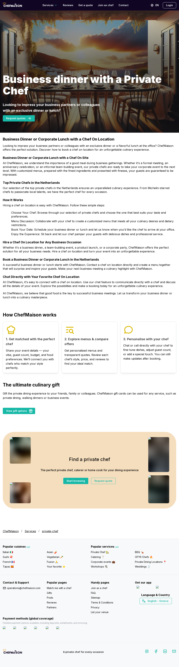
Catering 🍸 (97, 556)
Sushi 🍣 (8, 556)
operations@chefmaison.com (23, 588)
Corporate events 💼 (103, 561)
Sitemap (95, 597)
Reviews (68, 5)
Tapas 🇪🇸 (8, 566)
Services (30, 531)
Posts (50, 597)
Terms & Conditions (102, 602)
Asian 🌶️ (52, 552)
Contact (123, 5)
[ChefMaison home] (12, 652)
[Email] (174, 652)
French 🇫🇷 (9, 561)
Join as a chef (99, 588)
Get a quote (85, 5)
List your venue (100, 612)
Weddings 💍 (142, 566)
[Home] (12, 5)
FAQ (93, 592)
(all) (28, 547)
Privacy (95, 607)
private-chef (50, 531)
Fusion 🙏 (52, 561)
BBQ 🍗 (139, 552)
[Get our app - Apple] (145, 588)
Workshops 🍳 (99, 566)
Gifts (49, 592)
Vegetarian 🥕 (55, 556)
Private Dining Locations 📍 (150, 561)
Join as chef (105, 5)
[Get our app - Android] (165, 588)
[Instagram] (147, 652)
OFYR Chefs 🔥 (144, 556)
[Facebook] (156, 652)
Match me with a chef (59, 588)
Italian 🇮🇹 (8, 552)
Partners (51, 607)
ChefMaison (11, 531)
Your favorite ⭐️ (56, 566)
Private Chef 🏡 (100, 552)
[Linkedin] (165, 652)
